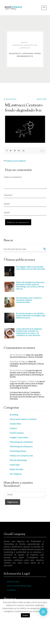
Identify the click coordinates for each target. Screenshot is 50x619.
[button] (43, 612)
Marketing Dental (18, 451)
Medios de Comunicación (21, 455)
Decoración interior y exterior (23, 419)
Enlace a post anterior (16, 160)
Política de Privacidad (19, 586)
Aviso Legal (13, 582)
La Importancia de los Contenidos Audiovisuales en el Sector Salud (25, 393)
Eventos (13, 428)
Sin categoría (16, 473)
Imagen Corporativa (19, 437)
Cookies (11, 590)
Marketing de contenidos (21, 442)
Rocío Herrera (11, 99)
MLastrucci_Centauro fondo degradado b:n (24, 107)
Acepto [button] (25, 615)
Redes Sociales (16, 469)
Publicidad (15, 464)
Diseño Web (15, 423)
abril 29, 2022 (41, 99)
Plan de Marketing (18, 460)
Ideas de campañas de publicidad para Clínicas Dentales (26, 355)
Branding (14, 414)
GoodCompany (17, 432)
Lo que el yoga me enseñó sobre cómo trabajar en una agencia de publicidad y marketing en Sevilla (26, 373)
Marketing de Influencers (21, 446)
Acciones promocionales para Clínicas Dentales (27, 397)
